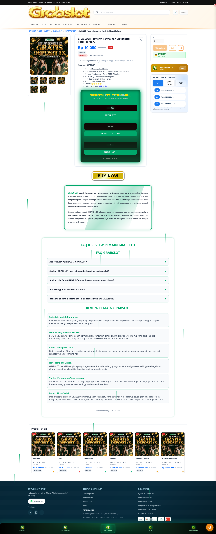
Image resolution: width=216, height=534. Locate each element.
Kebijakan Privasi (145, 498)
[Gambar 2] (43, 80)
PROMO (22, 530)
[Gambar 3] (52, 80)
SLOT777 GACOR (70, 31)
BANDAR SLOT (99, 24)
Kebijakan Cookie (145, 502)
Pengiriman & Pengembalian (149, 506)
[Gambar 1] (34, 80)
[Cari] (97, 12)
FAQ (85, 506)
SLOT (44, 24)
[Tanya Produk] (181, 48)
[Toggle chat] (210, 527)
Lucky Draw (158, 83)
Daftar (178, 2)
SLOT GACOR (54, 24)
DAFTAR (108, 531)
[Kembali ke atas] (210, 521)
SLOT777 (47, 31)
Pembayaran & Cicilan (147, 510)
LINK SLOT (67, 24)
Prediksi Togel (180, 83)
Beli (172, 48)
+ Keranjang (160, 48)
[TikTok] (42, 512)
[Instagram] (36, 512)
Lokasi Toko (87, 502)
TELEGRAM (65, 530)
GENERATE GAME (110, 134)
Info (182, 68)
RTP (150, 530)
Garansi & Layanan (145, 514)
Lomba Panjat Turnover (169, 83)
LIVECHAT (193, 530)
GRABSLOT (164, 2)
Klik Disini (103, 86)
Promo (172, 2)
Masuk (185, 2)
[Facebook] (30, 512)
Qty (154, 37)
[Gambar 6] (43, 89)
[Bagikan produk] (140, 39)
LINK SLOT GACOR (82, 24)
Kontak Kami (88, 498)
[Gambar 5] (34, 89)
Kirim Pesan (38, 501)
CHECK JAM (110, 152)
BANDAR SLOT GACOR (117, 24)
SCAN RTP (110, 115)
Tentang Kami (88, 494)
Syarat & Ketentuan (146, 494)
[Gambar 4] (61, 80)
